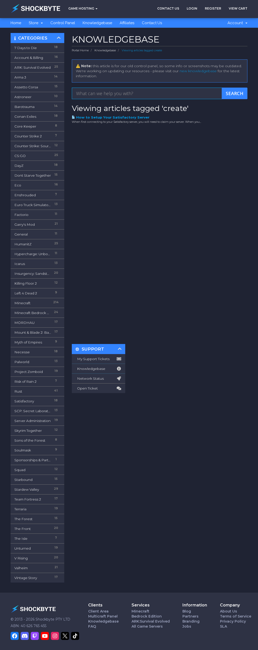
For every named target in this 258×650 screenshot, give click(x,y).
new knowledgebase (198, 71)
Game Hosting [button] (81, 8)
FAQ (92, 626)
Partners (190, 616)
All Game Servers (147, 626)
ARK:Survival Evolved (151, 621)
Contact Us (168, 8)
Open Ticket (87, 388)
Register (213, 8)
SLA (223, 626)
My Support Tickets (93, 359)
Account (236, 23)
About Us (228, 611)
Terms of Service (235, 616)
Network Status (90, 378)
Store (34, 23)
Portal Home (80, 50)
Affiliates (127, 23)
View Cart (238, 8)
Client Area (98, 611)
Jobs (186, 626)
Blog (186, 611)
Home (16, 23)
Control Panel (62, 23)
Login (192, 8)
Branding (191, 621)
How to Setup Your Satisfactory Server (112, 117)
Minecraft (140, 611)
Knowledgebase (97, 23)
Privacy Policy (233, 621)
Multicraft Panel (103, 616)
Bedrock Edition (147, 616)
